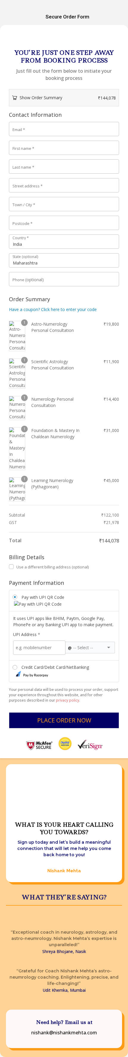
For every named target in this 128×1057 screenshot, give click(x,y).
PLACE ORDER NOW (64, 720)
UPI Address (26, 634)
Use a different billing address (52, 567)
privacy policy (67, 700)
